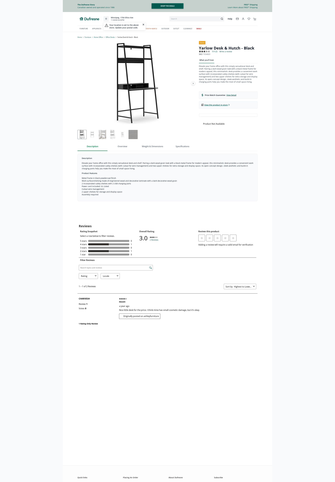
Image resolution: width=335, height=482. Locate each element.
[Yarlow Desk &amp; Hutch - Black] (137, 83)
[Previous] (81, 83)
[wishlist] (249, 18)
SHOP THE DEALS (167, 6)
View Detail (231, 95)
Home (79, 37)
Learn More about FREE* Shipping (243, 7)
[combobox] (197, 18)
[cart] (254, 18)
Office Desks (110, 37)
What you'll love (206, 60)
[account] (243, 18)
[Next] (193, 83)
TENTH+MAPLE (151, 29)
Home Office (98, 37)
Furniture (88, 37)
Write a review (225, 51)
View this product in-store (216, 105)
